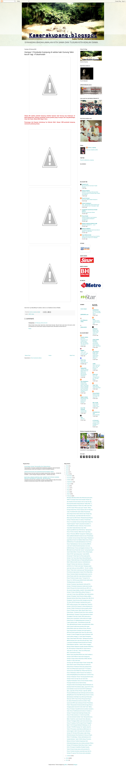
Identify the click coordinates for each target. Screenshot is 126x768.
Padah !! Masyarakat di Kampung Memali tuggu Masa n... (80, 704)
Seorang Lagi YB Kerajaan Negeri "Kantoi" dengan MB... (80, 662)
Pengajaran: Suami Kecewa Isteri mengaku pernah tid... (80, 600)
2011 (67, 760)
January (69, 755)
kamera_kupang (92, 147)
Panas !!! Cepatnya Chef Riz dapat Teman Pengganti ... (79, 723)
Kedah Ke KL (85, 184)
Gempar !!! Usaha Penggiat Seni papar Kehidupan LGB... (80, 634)
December (69, 475)
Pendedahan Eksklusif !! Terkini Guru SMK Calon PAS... (80, 505)
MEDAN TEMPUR (86, 228)
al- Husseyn (95, 420)
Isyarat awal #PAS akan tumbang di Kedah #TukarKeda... (80, 702)
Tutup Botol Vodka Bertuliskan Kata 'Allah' (76, 527)
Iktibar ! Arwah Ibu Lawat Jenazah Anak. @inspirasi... (79, 719)
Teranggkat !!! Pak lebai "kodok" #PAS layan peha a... (79, 616)
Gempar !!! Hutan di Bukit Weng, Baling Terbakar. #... (79, 592)
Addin (94, 363)
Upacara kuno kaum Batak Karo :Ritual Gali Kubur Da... (80, 670)
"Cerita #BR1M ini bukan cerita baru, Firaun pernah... (79, 525)
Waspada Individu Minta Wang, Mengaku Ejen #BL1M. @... (80, 598)
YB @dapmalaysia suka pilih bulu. (75, 582)
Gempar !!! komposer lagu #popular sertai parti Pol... (79, 584)
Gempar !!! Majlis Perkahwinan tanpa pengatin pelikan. (79, 608)
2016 (67, 468)
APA (82, 417)
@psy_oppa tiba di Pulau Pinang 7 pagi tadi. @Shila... (79, 690)
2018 (67, 466)
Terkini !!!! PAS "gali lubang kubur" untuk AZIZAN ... (78, 554)
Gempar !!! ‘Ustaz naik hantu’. (73, 660)
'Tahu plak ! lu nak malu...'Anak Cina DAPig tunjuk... (79, 650)
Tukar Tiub (95, 385)
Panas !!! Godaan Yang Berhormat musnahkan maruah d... (80, 709)
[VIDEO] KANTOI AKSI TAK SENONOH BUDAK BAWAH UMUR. (39, 471)
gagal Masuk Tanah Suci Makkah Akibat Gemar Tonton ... (80, 539)
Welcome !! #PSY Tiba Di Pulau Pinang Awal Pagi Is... (79, 698)
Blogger (75, 764)
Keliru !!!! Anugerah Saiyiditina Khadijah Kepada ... (78, 747)
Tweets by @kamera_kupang (87, 160)
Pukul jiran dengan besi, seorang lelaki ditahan (97, 312)
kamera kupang (86, 190)
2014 (67, 472)
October (69, 479)
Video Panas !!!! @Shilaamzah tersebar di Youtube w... (79, 710)
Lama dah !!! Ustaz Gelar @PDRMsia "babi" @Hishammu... (80, 594)
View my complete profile (92, 149)
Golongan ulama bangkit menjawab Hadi (96, 322)
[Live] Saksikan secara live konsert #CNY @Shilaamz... (79, 688)
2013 (67, 474)
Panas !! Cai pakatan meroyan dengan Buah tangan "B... (80, 521)
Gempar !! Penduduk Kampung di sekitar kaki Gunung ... (80, 586)
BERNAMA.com (84, 314)
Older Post (72, 355)
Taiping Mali (83, 368)
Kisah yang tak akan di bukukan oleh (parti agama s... (79, 630)
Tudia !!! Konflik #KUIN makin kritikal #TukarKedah (78, 511)
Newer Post (27, 355)
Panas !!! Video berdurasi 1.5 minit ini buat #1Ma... (78, 715)
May (68, 489)
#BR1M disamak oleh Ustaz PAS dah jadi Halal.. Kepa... (80, 640)
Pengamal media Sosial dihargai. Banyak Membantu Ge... (80, 684)
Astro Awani (84, 309)
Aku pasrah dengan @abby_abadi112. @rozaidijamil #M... (80, 590)
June (68, 487)
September (70, 481)
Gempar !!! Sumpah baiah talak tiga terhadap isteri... (79, 713)
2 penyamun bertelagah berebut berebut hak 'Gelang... (79, 642)
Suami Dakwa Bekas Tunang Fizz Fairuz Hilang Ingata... (80, 552)
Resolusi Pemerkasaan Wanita (88, 212)
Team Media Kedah (86, 235)
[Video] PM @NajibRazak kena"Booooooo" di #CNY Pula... (80, 674)
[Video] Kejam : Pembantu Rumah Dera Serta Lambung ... (80, 612)
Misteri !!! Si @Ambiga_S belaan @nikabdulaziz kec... (79, 737)
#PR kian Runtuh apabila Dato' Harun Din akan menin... (80, 632)
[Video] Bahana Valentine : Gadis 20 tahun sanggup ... (79, 644)
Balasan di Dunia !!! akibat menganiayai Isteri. (77, 741)
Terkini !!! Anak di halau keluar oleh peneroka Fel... (78, 749)
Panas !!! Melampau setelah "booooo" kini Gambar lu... (79, 672)
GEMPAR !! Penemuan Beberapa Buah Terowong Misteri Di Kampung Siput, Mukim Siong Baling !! (91, 193)
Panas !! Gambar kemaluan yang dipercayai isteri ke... (79, 751)
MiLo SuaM (95, 402)
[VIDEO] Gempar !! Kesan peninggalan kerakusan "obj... (80, 548)
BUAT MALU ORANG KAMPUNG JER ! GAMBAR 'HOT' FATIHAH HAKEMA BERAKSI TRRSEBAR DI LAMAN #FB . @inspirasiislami (41, 478)
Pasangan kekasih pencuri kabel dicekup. (76, 682)
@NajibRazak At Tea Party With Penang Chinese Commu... (80, 694)
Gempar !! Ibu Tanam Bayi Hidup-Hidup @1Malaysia (79, 558)
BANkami (95, 329)
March (68, 493)
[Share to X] (47, 312)
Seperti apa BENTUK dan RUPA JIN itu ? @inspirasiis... (80, 529)
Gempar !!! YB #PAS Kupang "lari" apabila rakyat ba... (79, 727)
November (69, 477)
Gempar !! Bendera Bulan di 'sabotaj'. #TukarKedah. (79, 519)
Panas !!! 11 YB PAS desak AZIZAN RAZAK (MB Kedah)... (80, 580)
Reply (30, 328)
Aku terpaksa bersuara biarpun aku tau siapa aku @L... (79, 501)
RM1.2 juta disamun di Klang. (74, 652)
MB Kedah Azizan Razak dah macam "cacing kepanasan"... (80, 550)
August (69, 483)
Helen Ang (83, 360)
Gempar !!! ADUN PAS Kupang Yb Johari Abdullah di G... (80, 606)
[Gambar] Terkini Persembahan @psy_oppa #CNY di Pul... (80, 686)
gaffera (65, 764)
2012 (67, 758)
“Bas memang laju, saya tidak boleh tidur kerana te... (79, 515)
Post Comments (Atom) (36, 358)
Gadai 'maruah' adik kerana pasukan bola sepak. (78, 626)
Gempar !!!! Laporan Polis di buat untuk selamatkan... (79, 753)
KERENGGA (96, 310)
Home (50, 355)
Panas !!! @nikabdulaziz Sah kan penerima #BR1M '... (79, 544)
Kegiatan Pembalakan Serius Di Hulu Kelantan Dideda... (80, 680)
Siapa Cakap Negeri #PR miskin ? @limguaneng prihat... (80, 638)
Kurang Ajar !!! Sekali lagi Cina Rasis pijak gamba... (79, 556)
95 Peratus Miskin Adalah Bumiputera (89, 199)
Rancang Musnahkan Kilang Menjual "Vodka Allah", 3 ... (80, 503)
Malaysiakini (84, 327)
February (69, 495)
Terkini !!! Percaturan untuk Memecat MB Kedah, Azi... (79, 729)
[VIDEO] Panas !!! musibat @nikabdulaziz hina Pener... (79, 541)
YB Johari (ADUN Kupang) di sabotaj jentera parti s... (79, 602)
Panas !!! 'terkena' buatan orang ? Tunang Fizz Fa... (79, 578)
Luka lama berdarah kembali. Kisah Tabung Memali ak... (80, 717)
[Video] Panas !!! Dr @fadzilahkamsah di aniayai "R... (79, 620)
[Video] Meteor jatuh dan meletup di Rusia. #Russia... (79, 628)
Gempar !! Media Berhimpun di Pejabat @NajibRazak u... (80, 560)
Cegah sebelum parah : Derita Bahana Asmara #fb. (79, 622)
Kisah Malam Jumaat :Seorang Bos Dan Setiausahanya (37, 466)
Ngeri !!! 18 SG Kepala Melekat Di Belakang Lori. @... (79, 725)
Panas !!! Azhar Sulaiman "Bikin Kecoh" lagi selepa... (79, 531)
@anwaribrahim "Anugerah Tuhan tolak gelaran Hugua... (80, 614)
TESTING (83, 418)
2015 (67, 470)
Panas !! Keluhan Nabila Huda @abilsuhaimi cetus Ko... (80, 574)
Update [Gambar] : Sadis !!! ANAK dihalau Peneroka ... (79, 739)
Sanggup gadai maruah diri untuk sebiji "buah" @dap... (79, 706)
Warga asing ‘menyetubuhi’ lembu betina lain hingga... (79, 618)
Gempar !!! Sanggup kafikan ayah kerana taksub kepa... (80, 721)
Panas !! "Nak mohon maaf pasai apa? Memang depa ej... (80, 570)
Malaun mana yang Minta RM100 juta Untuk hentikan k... (80, 654)
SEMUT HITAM (84, 397)
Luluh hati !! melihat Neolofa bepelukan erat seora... (79, 546)
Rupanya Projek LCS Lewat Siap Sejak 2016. (96, 396)
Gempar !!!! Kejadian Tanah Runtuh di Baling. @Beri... (79, 596)
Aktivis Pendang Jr (86, 203)
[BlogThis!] (45, 312)
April (68, 492)
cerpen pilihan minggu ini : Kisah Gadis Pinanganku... (79, 636)
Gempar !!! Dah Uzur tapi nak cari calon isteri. (77, 678)
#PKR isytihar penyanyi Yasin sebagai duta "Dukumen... (80, 604)
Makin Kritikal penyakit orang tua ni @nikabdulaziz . (79, 562)
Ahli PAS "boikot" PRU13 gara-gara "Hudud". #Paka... (79, 507)
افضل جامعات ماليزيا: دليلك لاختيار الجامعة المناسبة (84, 353)
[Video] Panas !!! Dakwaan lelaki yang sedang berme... (79, 666)
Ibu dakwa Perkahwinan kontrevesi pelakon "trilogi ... (79, 700)
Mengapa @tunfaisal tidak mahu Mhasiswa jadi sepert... (80, 497)
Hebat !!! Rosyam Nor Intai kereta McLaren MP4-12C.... (79, 588)
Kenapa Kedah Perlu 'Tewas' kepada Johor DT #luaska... (80, 509)
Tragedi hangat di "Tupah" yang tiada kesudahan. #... (79, 523)
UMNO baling (31, 314)
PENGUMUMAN (96, 414)
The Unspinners (84, 381)
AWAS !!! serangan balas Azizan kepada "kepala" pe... (79, 499)
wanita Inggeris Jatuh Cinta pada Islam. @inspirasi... (79, 731)
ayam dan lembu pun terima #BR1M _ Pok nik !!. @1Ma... (80, 568)
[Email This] (44, 312)
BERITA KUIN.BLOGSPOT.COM (89, 223)
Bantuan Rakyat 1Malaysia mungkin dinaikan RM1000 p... (80, 646)
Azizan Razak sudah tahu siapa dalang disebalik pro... (79, 576)
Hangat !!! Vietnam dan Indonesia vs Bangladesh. (78, 564)
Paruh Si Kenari (86, 198)
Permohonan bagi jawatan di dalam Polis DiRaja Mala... (80, 572)
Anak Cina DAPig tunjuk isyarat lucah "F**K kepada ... (79, 668)
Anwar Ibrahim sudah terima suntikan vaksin (96, 405)
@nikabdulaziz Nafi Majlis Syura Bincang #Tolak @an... (80, 696)
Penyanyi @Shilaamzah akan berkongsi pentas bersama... (80, 692)
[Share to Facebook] (48, 312)
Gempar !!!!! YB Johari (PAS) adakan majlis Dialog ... (79, 733)
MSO (94, 319)
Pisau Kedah (85, 216)
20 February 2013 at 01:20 (41, 322)
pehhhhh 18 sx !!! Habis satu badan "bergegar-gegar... (79, 566)
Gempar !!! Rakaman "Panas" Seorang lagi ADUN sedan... (80, 676)
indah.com (95, 374)
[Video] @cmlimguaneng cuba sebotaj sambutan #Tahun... (80, 743)
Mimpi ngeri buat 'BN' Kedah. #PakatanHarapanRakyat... (80, 517)
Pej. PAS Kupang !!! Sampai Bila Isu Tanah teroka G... (79, 648)
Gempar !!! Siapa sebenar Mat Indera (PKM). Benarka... (79, 658)
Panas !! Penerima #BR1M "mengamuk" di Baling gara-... (80, 533)
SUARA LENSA (84, 337)
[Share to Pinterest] (50, 312)
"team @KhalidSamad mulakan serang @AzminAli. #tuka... (80, 624)
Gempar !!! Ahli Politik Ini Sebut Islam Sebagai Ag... (78, 656)
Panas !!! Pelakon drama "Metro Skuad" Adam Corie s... (79, 610)
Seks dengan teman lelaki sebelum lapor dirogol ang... (79, 513)
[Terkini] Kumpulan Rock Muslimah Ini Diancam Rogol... (80, 735)
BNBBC (82, 350)
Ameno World (96, 393)
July (68, 485)
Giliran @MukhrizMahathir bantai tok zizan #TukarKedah (80, 535)
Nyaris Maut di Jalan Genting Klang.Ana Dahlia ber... (79, 664)
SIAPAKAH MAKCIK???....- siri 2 (88, 224)
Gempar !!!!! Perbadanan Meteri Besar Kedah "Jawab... (79, 745)
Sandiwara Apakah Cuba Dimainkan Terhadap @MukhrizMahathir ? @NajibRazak (89, 218)
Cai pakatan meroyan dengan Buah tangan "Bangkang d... (80, 538)
